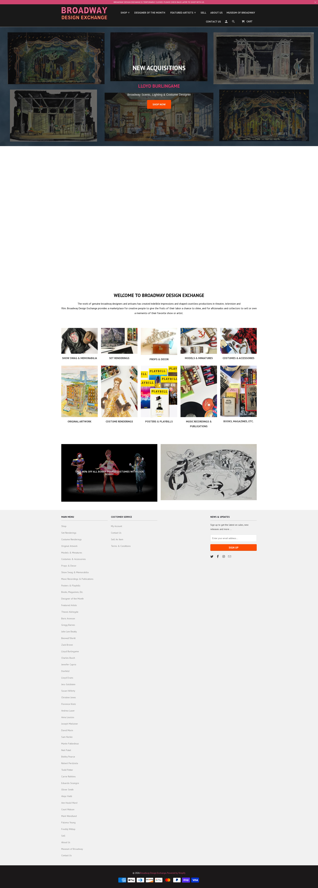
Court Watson (67, 809)
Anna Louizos (67, 717)
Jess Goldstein (68, 684)
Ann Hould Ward (69, 802)
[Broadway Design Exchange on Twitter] (212, 556)
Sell (63, 835)
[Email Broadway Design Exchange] (230, 556)
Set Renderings (68, 532)
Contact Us (66, 855)
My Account (116, 526)
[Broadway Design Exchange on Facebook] (218, 556)
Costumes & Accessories (73, 559)
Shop (63, 526)
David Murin (67, 730)
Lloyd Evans (67, 677)
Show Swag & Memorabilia (75, 572)
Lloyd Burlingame (70, 651)
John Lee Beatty (69, 631)
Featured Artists (69, 605)
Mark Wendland (69, 816)
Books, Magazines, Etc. (72, 592)
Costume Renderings (71, 539)
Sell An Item (117, 539)
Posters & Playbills (70, 585)
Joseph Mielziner (69, 723)
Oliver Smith (67, 789)
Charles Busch (68, 657)
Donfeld (65, 671)
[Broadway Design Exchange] (84, 13)
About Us (65, 842)
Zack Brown (67, 644)
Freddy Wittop (68, 829)
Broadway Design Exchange (153, 873)
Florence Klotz (68, 704)
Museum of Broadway (72, 848)
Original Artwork (69, 546)
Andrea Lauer (68, 710)
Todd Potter (67, 769)
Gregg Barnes (68, 624)
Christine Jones (68, 697)
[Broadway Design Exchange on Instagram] (224, 556)
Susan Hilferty (68, 690)
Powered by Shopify (176, 873)
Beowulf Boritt (68, 638)
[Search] (233, 22)
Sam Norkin (67, 736)
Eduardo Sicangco (70, 783)
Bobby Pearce (68, 756)
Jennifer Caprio (68, 664)
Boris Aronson (68, 618)
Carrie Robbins (68, 776)
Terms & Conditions (121, 546)
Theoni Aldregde (69, 611)
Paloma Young (68, 822)
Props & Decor (68, 565)
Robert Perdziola (69, 763)
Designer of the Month (72, 598)
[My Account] (226, 22)
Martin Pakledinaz (70, 743)
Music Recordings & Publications (77, 578)
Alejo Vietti (66, 796)
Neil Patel (66, 750)
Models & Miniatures (71, 552)
